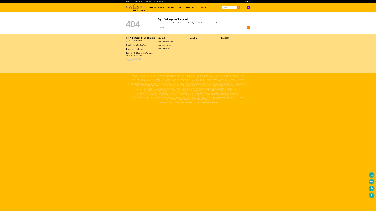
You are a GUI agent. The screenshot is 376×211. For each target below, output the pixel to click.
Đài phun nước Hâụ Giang (159, 75)
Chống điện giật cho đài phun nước (144, 78)
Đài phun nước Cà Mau (163, 79)
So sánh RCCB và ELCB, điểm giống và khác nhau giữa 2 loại (181, 76)
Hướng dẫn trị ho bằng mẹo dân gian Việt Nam (147, 76)
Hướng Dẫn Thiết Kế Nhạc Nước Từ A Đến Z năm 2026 (160, 88)
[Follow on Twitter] (247, 1)
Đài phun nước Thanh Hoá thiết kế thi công (188, 82)
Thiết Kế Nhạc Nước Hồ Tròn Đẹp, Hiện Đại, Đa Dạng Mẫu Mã (220, 93)
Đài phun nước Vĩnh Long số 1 (205, 75)
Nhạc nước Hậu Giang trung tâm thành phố (181, 75)
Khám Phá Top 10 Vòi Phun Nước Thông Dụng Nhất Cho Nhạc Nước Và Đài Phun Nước (163, 94)
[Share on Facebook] (127, 59)
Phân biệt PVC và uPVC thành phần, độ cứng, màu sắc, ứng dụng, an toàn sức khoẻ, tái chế (215, 79)
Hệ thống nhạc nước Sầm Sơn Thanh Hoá (197, 85)
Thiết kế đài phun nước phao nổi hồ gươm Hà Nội (147, 85)
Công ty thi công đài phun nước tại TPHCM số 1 (202, 87)
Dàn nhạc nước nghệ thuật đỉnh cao (143, 79)
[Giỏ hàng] (248, 7)
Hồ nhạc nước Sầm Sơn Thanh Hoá (221, 85)
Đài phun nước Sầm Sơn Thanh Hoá (173, 85)
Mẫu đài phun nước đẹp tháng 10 (217, 84)
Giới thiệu (161, 7)
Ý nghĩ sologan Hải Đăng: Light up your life (166, 80)
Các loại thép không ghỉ (189, 92)
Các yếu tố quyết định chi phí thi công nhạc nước (185, 93)
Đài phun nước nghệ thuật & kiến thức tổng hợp (188, 96)
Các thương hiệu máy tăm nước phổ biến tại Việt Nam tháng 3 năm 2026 (158, 92)
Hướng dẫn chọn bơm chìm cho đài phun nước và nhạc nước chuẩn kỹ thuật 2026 (216, 89)
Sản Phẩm (170, 7)
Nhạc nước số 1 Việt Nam (202, 83)
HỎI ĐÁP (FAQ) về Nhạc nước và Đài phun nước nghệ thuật (149, 97)
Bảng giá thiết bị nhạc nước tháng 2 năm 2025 (229, 75)
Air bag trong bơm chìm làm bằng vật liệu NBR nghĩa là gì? (229, 83)
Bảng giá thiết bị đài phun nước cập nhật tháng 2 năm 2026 (145, 87)
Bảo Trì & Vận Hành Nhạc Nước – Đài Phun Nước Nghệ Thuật (222, 96)
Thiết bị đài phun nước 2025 (197, 84)
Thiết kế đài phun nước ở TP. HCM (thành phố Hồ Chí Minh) (174, 78)
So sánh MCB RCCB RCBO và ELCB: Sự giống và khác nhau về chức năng (221, 76)
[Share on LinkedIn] (140, 59)
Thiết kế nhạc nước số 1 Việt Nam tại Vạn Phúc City (208, 78)
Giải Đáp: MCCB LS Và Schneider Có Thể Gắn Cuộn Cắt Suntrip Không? (188, 100)
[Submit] (238, 7)
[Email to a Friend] (133, 59)
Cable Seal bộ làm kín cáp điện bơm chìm (143, 84)
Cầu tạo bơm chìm (182, 84)
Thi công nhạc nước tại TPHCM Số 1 (176, 87)
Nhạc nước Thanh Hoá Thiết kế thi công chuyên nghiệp (157, 82)
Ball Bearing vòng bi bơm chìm (166, 84)
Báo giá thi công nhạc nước (236, 84)
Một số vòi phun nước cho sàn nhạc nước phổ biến (233, 87)
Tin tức (187, 7)
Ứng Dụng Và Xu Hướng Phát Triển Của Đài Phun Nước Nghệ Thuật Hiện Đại (221, 97)
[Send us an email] (249, 1)
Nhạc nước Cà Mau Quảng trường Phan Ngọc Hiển (178, 83)
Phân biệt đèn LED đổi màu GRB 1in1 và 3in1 (194, 80)
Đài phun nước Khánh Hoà (178, 79)
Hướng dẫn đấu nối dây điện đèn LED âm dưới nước (213, 98)
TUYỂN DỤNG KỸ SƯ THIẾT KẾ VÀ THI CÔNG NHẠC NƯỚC (153, 93)
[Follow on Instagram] (245, 1)
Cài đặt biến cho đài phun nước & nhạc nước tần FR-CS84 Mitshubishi (218, 92)
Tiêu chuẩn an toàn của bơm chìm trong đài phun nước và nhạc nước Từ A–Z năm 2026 (171, 91)
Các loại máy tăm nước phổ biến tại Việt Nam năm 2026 (215, 91)
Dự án (180, 7)
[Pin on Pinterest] (136, 59)
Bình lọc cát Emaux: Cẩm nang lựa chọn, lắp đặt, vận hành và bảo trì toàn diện (172, 98)
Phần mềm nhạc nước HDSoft (141, 75)
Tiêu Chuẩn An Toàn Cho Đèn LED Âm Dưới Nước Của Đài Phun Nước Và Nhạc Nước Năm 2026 (204, 88)
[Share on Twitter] (130, 59)
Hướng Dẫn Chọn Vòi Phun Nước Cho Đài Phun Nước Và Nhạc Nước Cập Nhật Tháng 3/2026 (162, 89)
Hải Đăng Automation (145, 80)
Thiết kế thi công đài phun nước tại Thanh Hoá (223, 80)
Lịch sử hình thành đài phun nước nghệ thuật (182, 97)
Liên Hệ (203, 7)
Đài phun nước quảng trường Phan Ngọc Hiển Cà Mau (219, 82)
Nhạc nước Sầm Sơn (238, 85)
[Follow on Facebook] (244, 1)
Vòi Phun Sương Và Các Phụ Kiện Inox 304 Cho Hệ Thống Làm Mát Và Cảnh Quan (214, 94)
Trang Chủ (152, 7)
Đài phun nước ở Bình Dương (234, 78)
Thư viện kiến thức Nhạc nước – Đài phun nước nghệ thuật (153, 96)
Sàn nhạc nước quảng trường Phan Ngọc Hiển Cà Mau (145, 83)
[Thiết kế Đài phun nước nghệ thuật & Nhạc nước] (135, 7)
